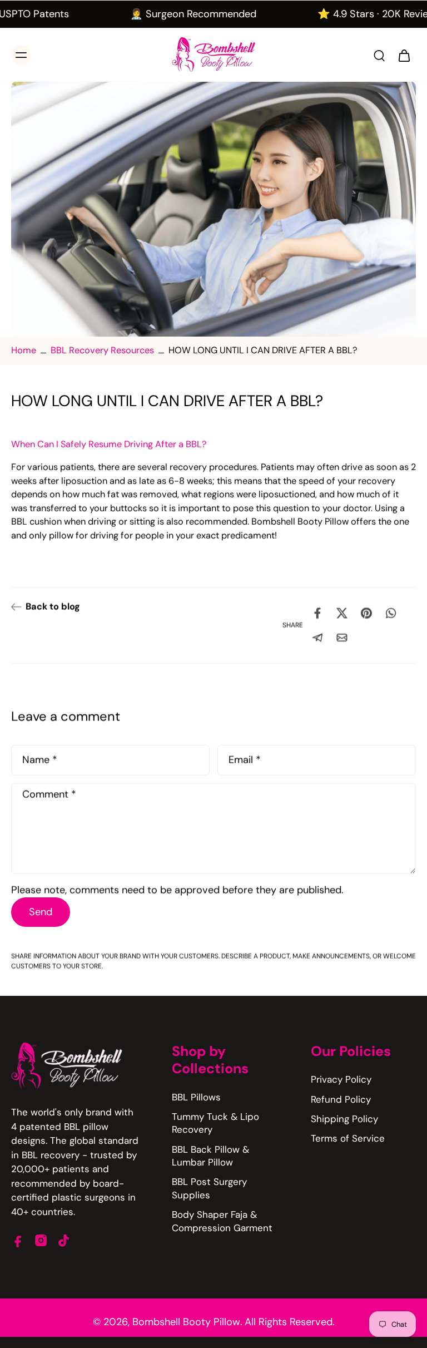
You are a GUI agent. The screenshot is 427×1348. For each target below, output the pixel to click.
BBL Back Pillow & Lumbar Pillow (210, 1155)
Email (245, 760)
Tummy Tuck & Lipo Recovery (215, 1122)
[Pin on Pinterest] (366, 613)
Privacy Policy (341, 1079)
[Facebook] (18, 1240)
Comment (49, 794)
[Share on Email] (342, 637)
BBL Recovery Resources (102, 350)
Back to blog (53, 607)
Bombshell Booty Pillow (186, 1322)
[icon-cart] (403, 55)
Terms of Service (348, 1138)
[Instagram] (41, 1240)
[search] (379, 55)
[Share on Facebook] (317, 613)
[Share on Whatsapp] (391, 613)
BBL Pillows (196, 1097)
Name (39, 760)
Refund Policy (341, 1099)
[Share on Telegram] (317, 637)
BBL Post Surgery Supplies (209, 1188)
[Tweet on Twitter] (342, 613)
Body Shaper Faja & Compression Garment (222, 1220)
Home (23, 350)
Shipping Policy (344, 1119)
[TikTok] (64, 1240)
